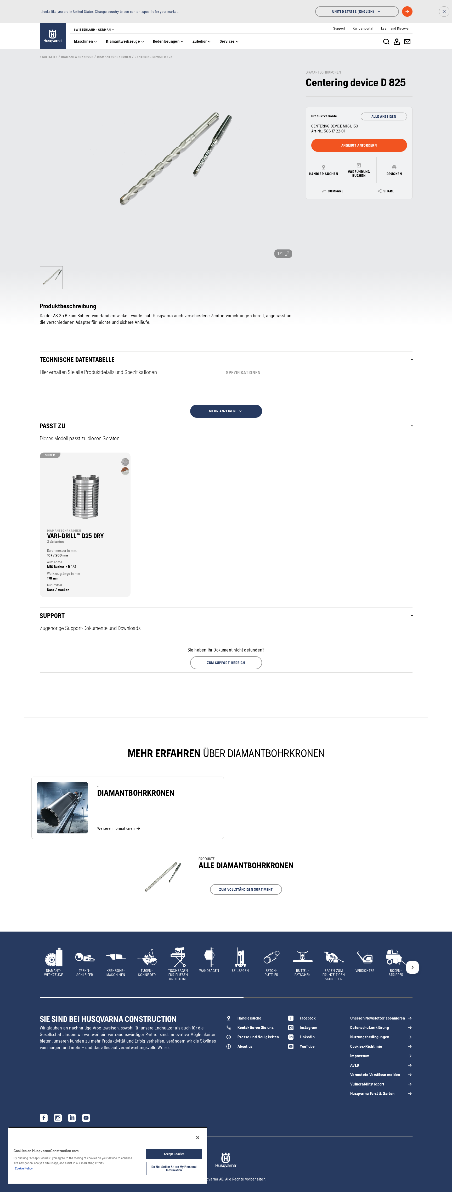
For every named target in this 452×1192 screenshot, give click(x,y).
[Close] (198, 1137)
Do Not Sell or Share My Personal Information (173, 1168)
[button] (226, 662)
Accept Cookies (174, 1154)
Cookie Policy (24, 1168)
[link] (53, 36)
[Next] (412, 967)
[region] (107, 1155)
